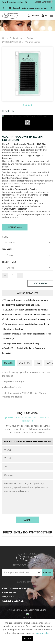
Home (5, 38)
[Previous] (3, 8)
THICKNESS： (9, 249)
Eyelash (30, 38)
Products (17, 38)
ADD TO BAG (40, 283)
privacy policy (43, 633)
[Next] (51, 8)
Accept (27, 638)
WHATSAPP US (16, 417)
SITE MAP (27, 617)
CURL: (5, 236)
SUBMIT (27, 519)
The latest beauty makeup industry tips (28, 8)
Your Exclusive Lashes (12, 2)
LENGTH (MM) (9, 262)
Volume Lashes (32, 42)
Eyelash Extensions (11, 41)
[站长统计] (27, 613)
